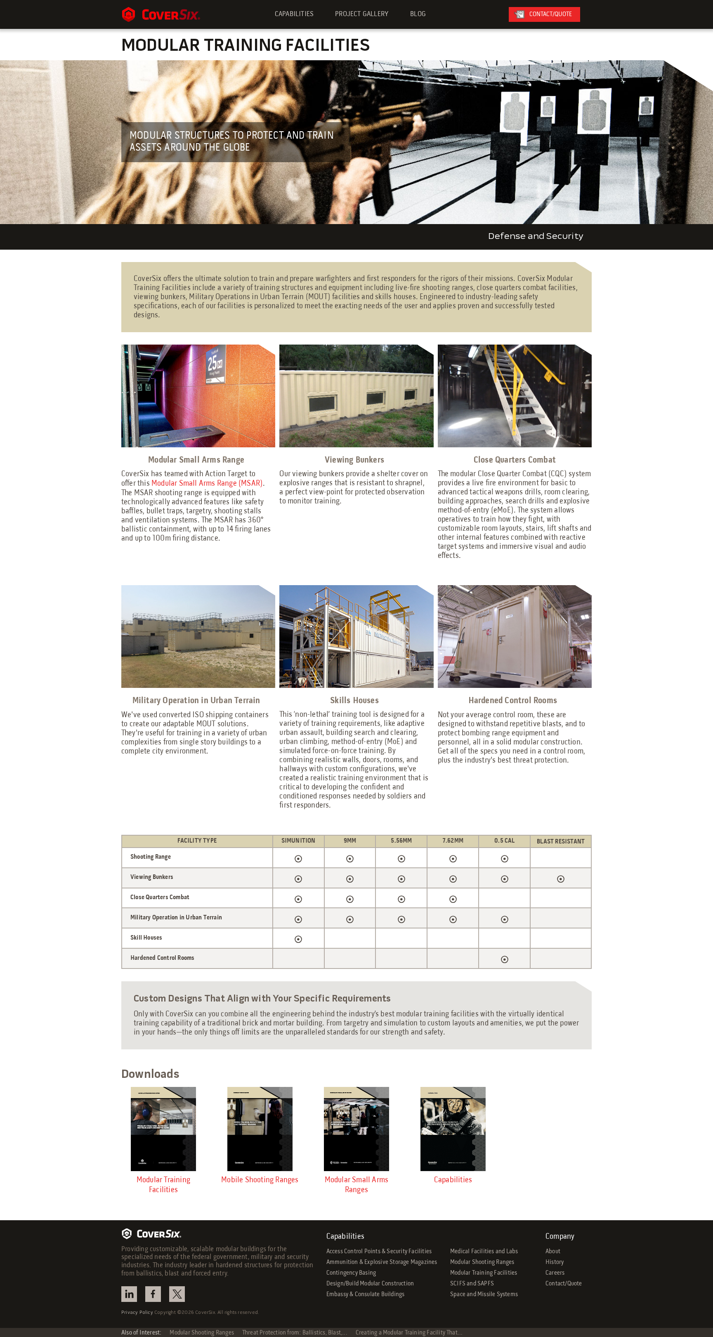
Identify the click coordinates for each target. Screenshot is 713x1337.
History (554, 1262)
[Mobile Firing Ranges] (260, 1129)
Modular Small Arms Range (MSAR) (207, 484)
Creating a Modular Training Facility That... (409, 1333)
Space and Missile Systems (484, 1294)
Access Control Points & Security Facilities (379, 1251)
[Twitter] (177, 1294)
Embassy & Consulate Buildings (365, 1294)
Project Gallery (362, 14)
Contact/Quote (563, 1283)
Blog (418, 14)
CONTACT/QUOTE (550, 14)
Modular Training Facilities (483, 1273)
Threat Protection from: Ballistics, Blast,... (294, 1333)
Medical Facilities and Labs (484, 1251)
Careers (554, 1273)
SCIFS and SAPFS (472, 1283)
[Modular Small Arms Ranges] (356, 1129)
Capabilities (294, 14)
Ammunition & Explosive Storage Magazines (381, 1262)
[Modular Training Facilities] (163, 1129)
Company (559, 1237)
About (552, 1251)
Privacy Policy (137, 1312)
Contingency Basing (351, 1273)
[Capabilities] (453, 1129)
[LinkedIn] (129, 1294)
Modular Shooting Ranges (482, 1262)
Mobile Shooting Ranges (259, 1180)
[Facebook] (153, 1294)
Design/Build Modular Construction (370, 1283)
